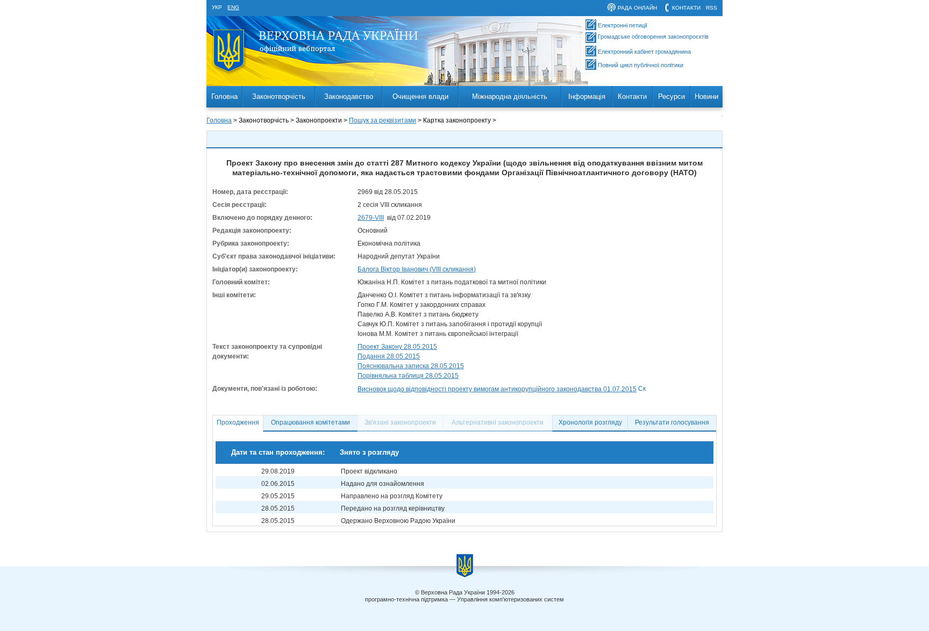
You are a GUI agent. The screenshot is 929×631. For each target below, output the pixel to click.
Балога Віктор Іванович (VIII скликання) (417, 269)
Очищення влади (420, 96)
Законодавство (348, 96)
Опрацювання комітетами (310, 422)
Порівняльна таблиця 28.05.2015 (408, 375)
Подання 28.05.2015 (389, 356)
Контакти (632, 96)
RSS (711, 8)
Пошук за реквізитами (382, 120)
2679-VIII (371, 217)
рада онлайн (637, 8)
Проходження (238, 422)
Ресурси (671, 96)
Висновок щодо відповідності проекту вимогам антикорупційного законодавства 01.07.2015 (497, 389)
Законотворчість (278, 96)
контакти (686, 8)
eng (233, 7)
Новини (706, 96)
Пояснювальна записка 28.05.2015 (411, 366)
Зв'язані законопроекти (400, 422)
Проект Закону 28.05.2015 (397, 346)
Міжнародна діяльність (509, 96)
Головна (224, 96)
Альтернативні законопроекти (498, 422)
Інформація (586, 96)
